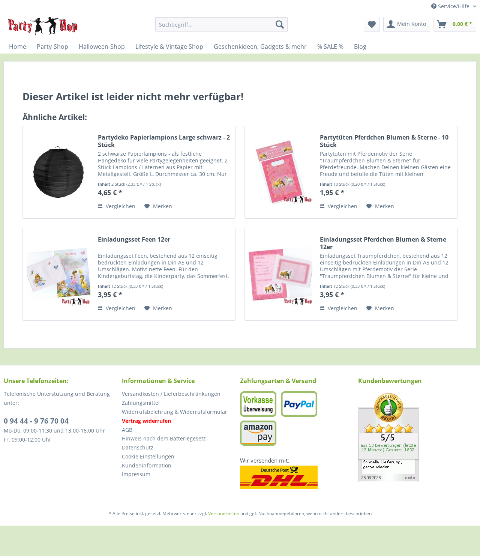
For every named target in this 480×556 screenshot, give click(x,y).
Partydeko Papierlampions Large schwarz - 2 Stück (164, 141)
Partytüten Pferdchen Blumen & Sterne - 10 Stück (384, 141)
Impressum (136, 474)
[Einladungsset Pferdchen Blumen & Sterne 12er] (280, 274)
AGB (127, 429)
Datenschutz (137, 447)
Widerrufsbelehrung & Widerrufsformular (174, 411)
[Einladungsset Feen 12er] (58, 274)
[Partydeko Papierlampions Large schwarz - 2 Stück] (58, 172)
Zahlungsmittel (141, 402)
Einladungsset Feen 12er (134, 239)
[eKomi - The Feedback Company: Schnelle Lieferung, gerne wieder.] (417, 437)
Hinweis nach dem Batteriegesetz (164, 438)
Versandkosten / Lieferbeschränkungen (171, 393)
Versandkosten (223, 513)
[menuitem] (221, 24)
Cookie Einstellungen (148, 456)
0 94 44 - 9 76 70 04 (36, 421)
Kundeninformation (146, 465)
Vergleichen (119, 206)
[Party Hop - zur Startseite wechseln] (43, 26)
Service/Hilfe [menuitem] (453, 6)
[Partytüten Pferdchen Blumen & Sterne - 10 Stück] (280, 172)
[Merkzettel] (372, 24)
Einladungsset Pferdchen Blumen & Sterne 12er (383, 243)
